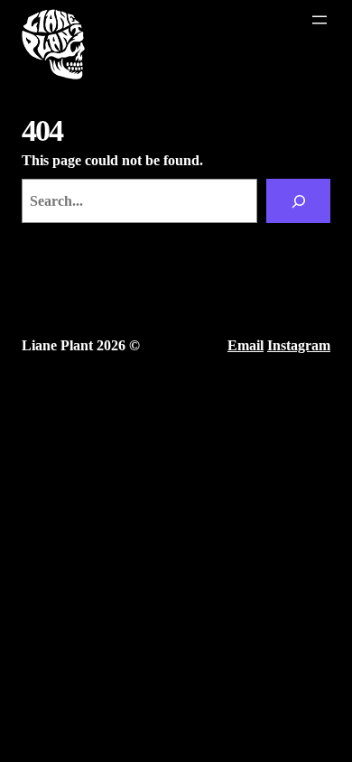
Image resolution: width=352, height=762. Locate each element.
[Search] (298, 201)
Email (245, 345)
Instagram (298, 345)
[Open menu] (319, 20)
